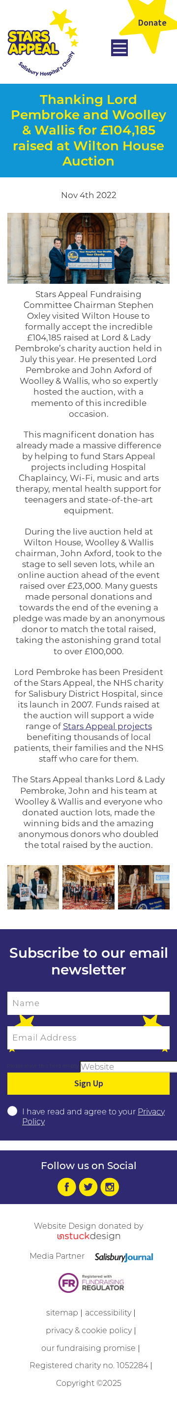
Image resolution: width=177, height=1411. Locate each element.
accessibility (108, 1312)
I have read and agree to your (93, 1117)
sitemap (62, 1312)
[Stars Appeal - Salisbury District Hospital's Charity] (43, 42)
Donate (152, 23)
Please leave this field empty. (43, 1066)
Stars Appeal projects (107, 726)
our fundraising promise (88, 1348)
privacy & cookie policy (89, 1330)
